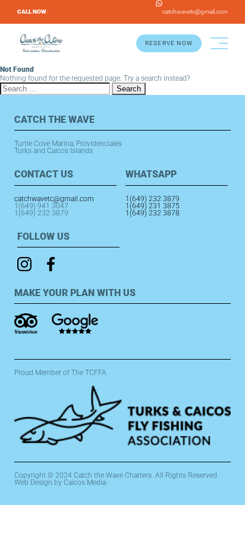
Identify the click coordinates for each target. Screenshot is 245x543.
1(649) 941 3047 (41, 206)
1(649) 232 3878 (152, 213)
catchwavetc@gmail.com (195, 11)
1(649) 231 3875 (152, 206)
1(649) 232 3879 (41, 213)
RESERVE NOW (169, 43)
